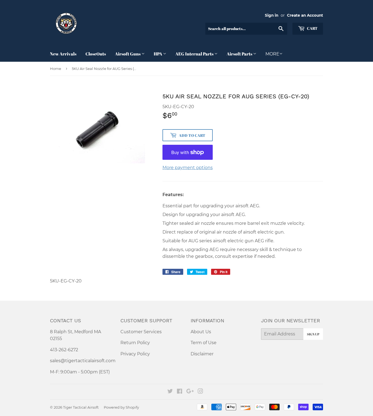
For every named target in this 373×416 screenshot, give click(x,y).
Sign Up (313, 334)
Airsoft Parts (240, 54)
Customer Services (141, 331)
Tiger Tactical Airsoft (81, 407)
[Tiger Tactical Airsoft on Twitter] (170, 391)
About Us (201, 331)
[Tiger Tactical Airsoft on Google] (190, 391)
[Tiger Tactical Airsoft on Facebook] (179, 391)
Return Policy (135, 342)
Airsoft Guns (128, 54)
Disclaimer (202, 353)
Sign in (271, 15)
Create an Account (305, 15)
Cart (312, 28)
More (272, 54)
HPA (158, 54)
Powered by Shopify (121, 407)
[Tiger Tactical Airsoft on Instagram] (200, 391)
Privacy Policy (135, 353)
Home (55, 68)
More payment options (187, 167)
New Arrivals (63, 54)
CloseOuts (95, 54)
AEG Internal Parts (194, 54)
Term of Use (204, 342)
